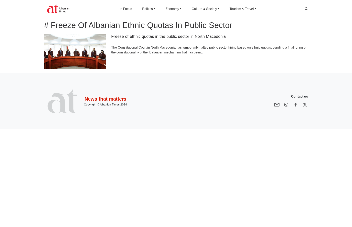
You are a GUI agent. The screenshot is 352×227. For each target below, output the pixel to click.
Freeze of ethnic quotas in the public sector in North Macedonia (168, 36)
